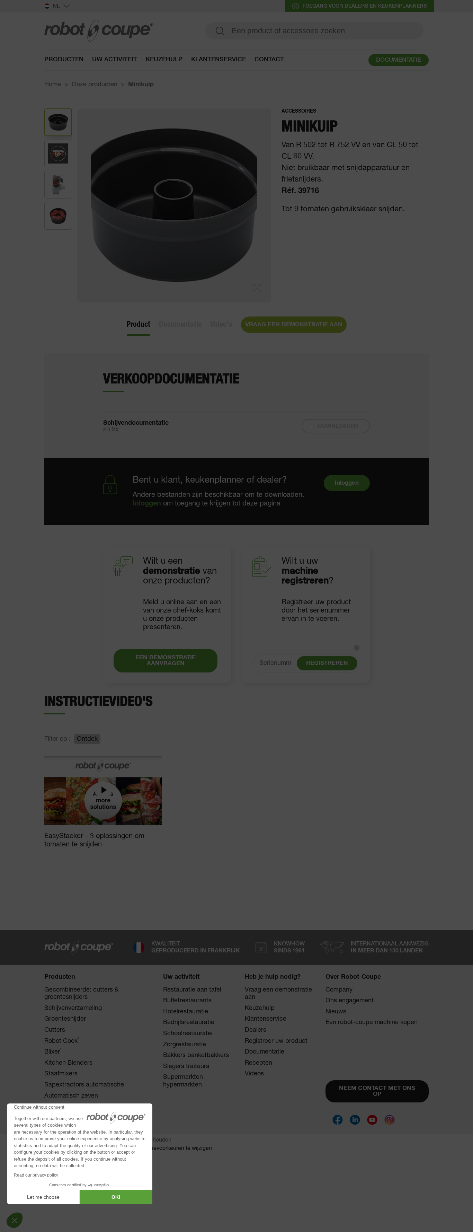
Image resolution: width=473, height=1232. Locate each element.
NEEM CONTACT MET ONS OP (377, 1091)
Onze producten (94, 84)
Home (52, 84)
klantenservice (218, 59)
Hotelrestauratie (185, 1012)
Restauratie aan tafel (192, 990)
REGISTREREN (327, 663)
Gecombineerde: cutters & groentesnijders (81, 994)
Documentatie (180, 324)
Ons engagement (349, 1000)
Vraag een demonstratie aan (278, 994)
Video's (221, 324)
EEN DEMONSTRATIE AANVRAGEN (165, 661)
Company (338, 990)
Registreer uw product (276, 1041)
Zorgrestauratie (184, 1044)
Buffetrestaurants (187, 1000)
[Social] (337, 1120)
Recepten (258, 1063)
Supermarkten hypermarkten (183, 1081)
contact (269, 59)
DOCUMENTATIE (398, 60)
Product (138, 324)
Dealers (255, 1030)
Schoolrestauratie (188, 1033)
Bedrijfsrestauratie (188, 1022)
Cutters (54, 1030)
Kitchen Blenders (68, 1063)
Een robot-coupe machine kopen (371, 1022)
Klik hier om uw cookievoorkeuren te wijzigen (156, 1148)
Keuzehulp (164, 59)
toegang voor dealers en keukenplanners (364, 6)
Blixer (52, 1051)
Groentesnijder (65, 1019)
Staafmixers (61, 1074)
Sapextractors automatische (84, 1085)
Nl (56, 6)
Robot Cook (61, 1041)
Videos (254, 1074)
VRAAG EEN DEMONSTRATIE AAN (293, 325)
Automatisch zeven (71, 1096)
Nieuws (335, 1012)
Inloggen (147, 503)
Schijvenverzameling (73, 1008)
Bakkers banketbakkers (196, 1055)
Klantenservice (265, 1019)
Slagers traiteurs (186, 1066)
